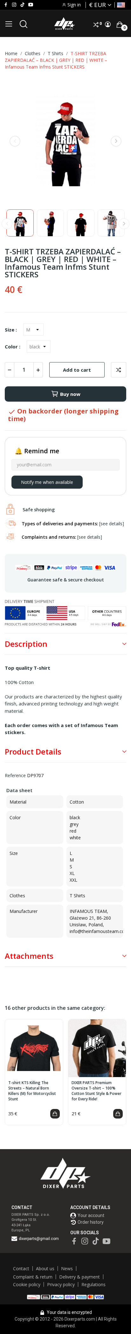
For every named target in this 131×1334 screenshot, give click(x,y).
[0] (119, 24)
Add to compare (118, 369)
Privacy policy (61, 1284)
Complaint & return (32, 1276)
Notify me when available (47, 482)
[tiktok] (22, 4)
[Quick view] (34, 1048)
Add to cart (77, 370)
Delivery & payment (79, 1276)
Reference (15, 775)
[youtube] (30, 4)
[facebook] (5, 4)
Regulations (93, 1284)
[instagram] (14, 4)
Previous (15, 141)
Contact (21, 1268)
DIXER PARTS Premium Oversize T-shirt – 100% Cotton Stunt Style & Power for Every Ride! (96, 1090)
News (67, 1268)
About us (45, 1268)
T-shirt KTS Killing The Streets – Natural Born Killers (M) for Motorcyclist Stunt (32, 1090)
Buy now (70, 394)
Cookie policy (26, 1284)
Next (116, 141)
